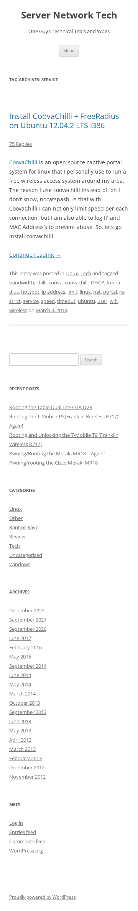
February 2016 (25, 647)
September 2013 (27, 712)
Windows (19, 564)
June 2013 (20, 721)
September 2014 (27, 665)
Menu (69, 50)
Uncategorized (25, 555)
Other (16, 518)
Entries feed (22, 832)
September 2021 (27, 619)
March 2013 (22, 749)
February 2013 (25, 758)
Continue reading (35, 254)
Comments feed (27, 841)
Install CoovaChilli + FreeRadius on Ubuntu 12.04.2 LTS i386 (64, 120)
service (31, 301)
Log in (16, 822)
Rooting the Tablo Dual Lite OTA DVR (50, 407)
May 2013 (20, 730)
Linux (72, 273)
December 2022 (26, 610)
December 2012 (26, 767)
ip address (53, 291)
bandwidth (21, 282)
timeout (66, 301)
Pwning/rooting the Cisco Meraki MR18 (53, 462)
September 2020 (27, 628)
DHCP (97, 282)
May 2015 (20, 656)
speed (48, 301)
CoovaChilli (23, 162)
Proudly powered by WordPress (42, 897)
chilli (41, 282)
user (102, 301)
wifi (114, 301)
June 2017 (20, 638)
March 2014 (22, 693)
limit (72, 291)
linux (85, 291)
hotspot (30, 291)
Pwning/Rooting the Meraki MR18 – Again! (57, 453)
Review (17, 536)
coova (55, 282)
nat (97, 291)
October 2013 (24, 702)
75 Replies (20, 143)
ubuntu (86, 301)
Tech (85, 273)
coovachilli (77, 282)
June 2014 (20, 675)
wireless (18, 310)
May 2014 (20, 684)
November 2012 (27, 776)
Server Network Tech (69, 15)
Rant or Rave (23, 527)
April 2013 (20, 739)
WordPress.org (26, 850)
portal (110, 291)
